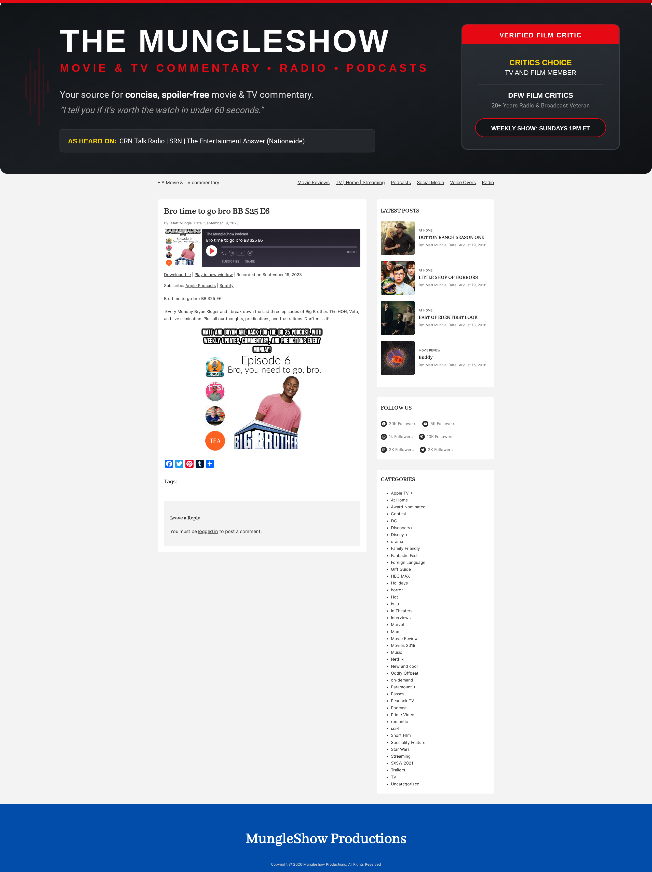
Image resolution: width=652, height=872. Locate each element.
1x (240, 253)
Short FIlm (401, 735)
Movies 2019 (403, 645)
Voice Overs (463, 182)
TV (393, 777)
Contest (398, 513)
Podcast (399, 707)
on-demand (402, 680)
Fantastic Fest (404, 555)
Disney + (399, 534)
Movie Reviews (313, 182)
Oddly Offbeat (404, 673)
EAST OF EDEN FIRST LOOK (448, 318)
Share (250, 261)
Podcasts (401, 182)
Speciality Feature (408, 742)
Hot (394, 597)
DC (394, 520)
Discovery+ (402, 527)
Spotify (227, 285)
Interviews (401, 617)
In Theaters (401, 610)
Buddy (425, 358)
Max (395, 631)
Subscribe (230, 261)
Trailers (398, 769)
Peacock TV (402, 700)
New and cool (404, 666)
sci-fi (396, 728)
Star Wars (400, 749)
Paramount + (403, 686)
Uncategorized (405, 783)
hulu (395, 603)
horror (397, 589)
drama (397, 541)
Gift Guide (401, 569)
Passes (397, 693)
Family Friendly (405, 548)
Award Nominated (408, 506)
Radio (488, 182)
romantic (399, 721)
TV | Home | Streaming (360, 182)
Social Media (430, 182)
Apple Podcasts (200, 285)
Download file (177, 274)
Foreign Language (408, 562)
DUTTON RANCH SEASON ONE (451, 238)
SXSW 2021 (402, 763)
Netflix (397, 659)
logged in (208, 531)
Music (396, 652)
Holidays (399, 582)
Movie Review (429, 350)
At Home (425, 230)
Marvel (397, 624)
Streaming (401, 756)
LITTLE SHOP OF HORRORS (448, 278)
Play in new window (214, 274)
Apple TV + (402, 493)
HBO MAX (400, 576)
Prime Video (402, 714)
